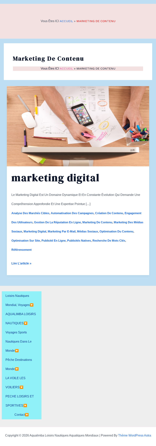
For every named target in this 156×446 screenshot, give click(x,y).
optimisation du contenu (116, 231)
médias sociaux (87, 231)
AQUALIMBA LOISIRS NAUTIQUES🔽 (21, 318)
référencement (21, 249)
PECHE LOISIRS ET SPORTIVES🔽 (20, 401)
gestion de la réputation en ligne (57, 222)
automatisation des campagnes (72, 213)
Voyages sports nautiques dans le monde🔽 (19, 341)
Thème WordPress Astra (134, 435)
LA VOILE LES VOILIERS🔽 (15, 382)
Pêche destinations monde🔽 (19, 364)
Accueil (66, 21)
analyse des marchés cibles (30, 213)
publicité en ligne (53, 240)
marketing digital (35, 231)
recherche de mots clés (108, 240)
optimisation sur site (25, 240)
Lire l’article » (21, 265)
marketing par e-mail (62, 231)
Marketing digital (55, 178)
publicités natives (79, 240)
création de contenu (109, 213)
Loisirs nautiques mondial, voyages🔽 (19, 300)
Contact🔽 (21, 414)
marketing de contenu (97, 222)
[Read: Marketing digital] (78, 125)
